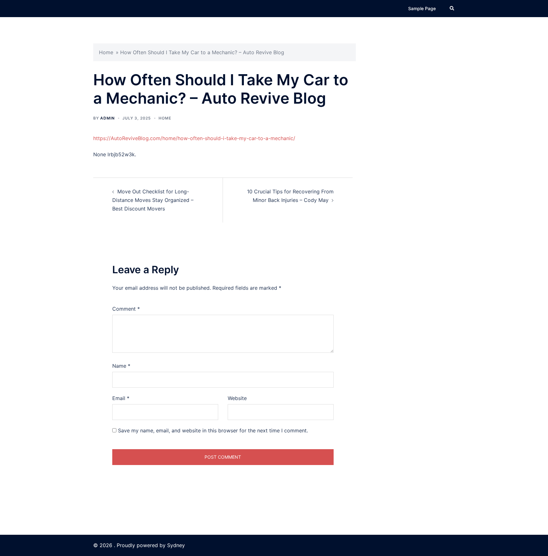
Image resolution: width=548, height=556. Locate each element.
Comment (126, 309)
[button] (452, 8)
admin (107, 118)
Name (121, 366)
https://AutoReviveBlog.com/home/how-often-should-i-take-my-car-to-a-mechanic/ (194, 138)
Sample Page (422, 8)
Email (120, 398)
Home (106, 52)
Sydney (176, 545)
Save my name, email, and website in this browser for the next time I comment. (213, 430)
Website (237, 398)
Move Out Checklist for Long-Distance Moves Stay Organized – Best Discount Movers (152, 200)
